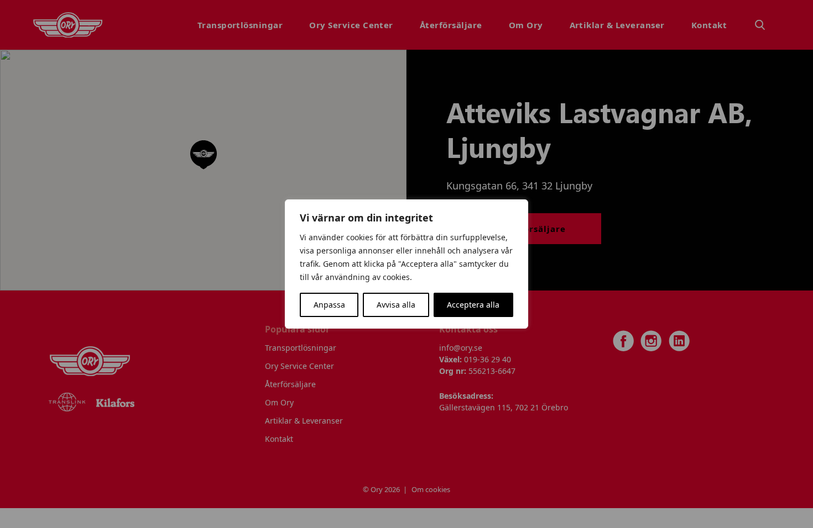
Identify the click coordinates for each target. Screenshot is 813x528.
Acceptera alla (473, 304)
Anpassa (329, 304)
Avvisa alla (396, 304)
